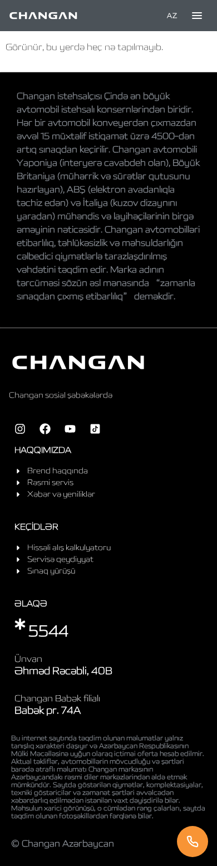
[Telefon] (192, 841)
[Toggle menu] (197, 15)
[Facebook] (45, 429)
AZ (172, 15)
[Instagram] (20, 429)
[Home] (43, 15)
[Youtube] (70, 429)
